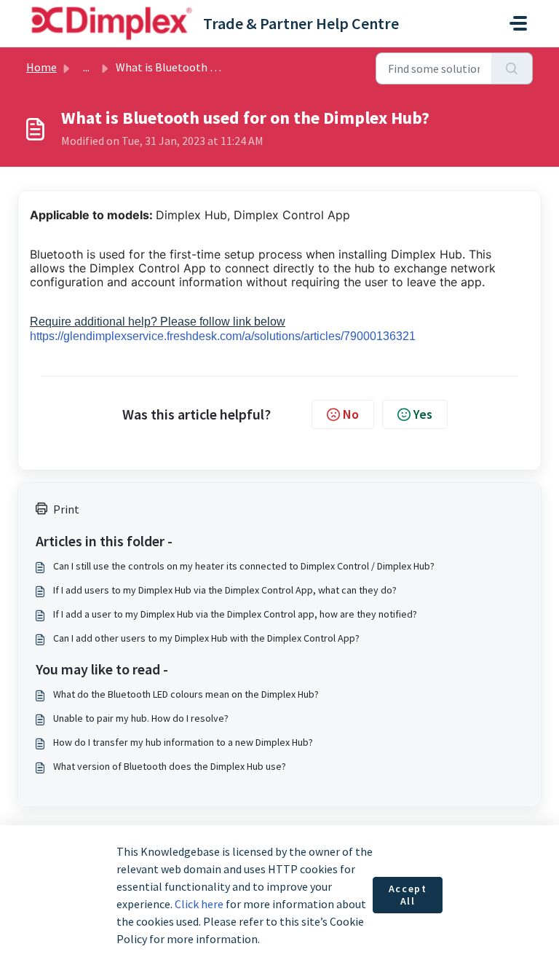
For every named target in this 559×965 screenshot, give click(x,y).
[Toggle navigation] (518, 23)
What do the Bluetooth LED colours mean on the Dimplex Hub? (186, 694)
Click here (199, 904)
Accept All (408, 895)
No (351, 414)
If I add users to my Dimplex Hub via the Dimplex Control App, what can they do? (225, 589)
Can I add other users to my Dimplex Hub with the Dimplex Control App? (206, 638)
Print (66, 509)
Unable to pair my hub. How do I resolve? (141, 718)
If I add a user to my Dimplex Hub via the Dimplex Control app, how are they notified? (235, 614)
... (86, 67)
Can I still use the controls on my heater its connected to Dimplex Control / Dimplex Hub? (244, 565)
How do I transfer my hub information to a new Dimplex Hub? (183, 742)
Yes (422, 414)
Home (41, 67)
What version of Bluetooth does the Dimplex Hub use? (169, 766)
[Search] (512, 68)
